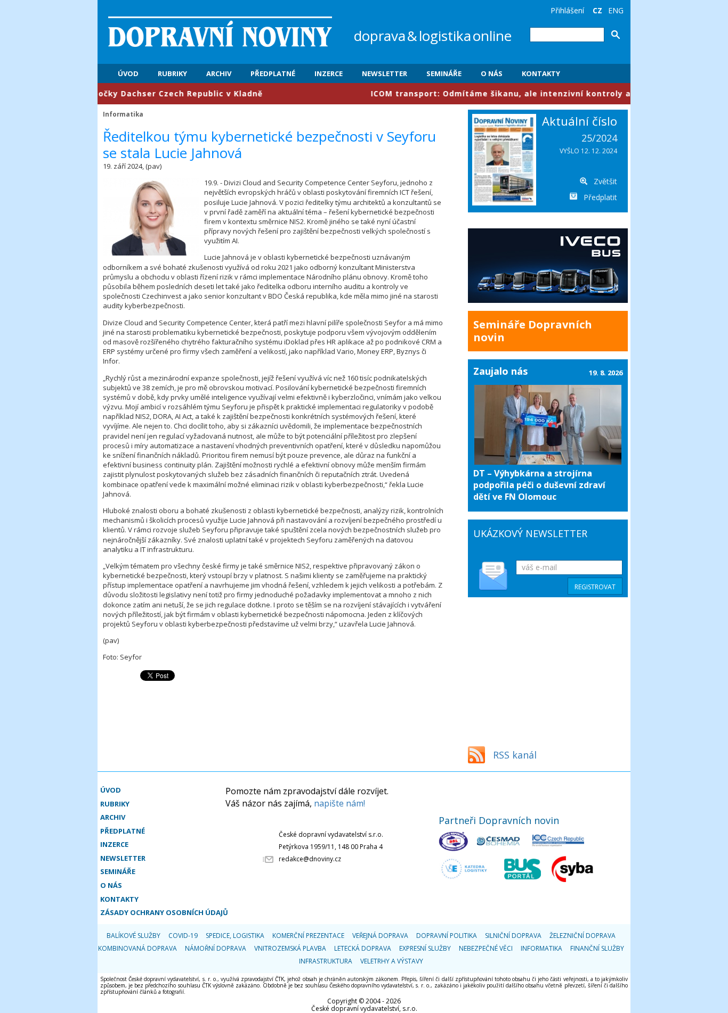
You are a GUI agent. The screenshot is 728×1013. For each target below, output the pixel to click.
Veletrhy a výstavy (391, 961)
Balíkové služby (133, 935)
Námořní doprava (215, 948)
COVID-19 (183, 935)
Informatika (123, 114)
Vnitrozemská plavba (290, 948)
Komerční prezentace (308, 935)
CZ (597, 10)
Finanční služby (597, 948)
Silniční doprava (513, 935)
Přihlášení (567, 10)
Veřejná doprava (380, 935)
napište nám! (339, 803)
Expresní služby (425, 948)
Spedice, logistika (235, 935)
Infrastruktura (325, 961)
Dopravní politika (446, 935)
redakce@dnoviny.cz (310, 858)
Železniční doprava (582, 935)
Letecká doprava (362, 948)
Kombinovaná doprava (137, 948)
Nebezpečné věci (486, 948)
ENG (616, 10)
